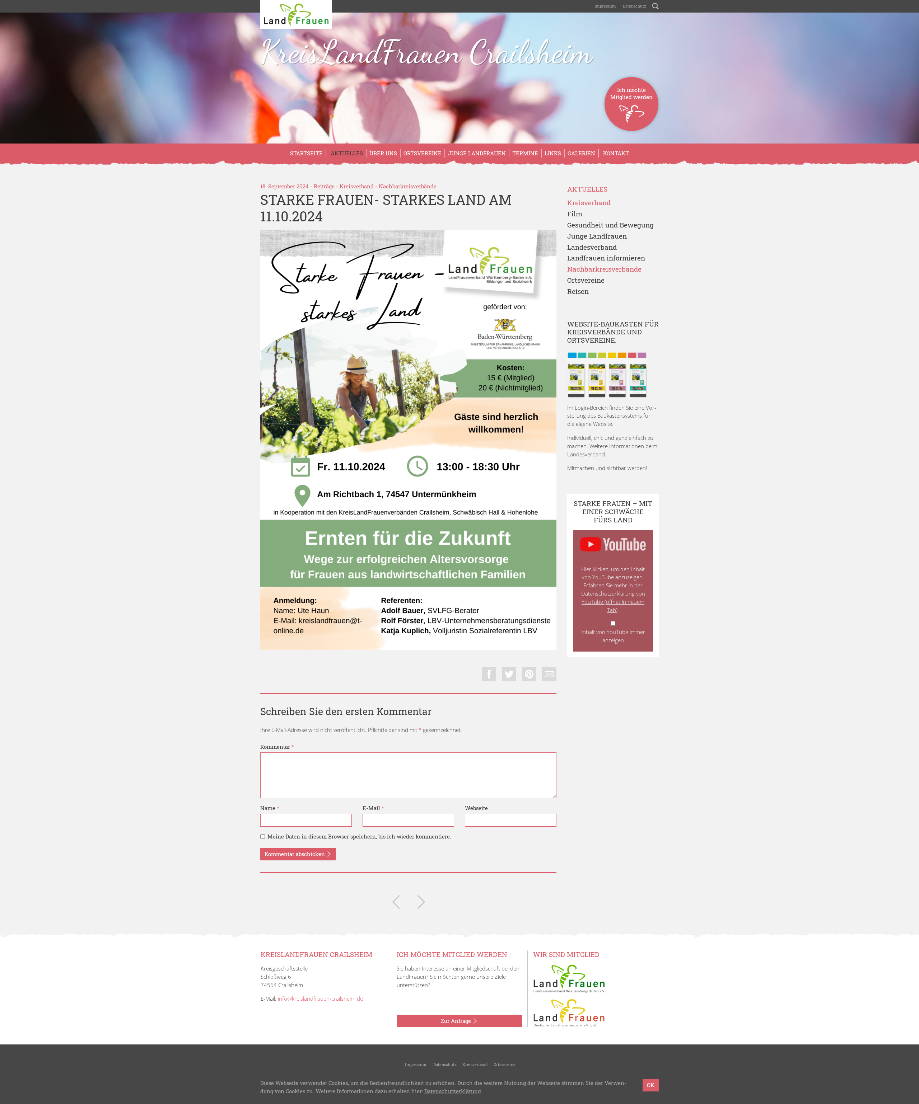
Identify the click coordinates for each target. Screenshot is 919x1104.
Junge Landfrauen (477, 153)
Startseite (306, 153)
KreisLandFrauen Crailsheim (426, 52)
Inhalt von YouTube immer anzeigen (613, 636)
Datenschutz (634, 6)
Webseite (476, 808)
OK (650, 1085)
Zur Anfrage (456, 1020)
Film (574, 214)
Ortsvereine (422, 153)
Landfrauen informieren (606, 258)
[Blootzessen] (396, 903)
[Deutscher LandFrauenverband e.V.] (569, 1012)
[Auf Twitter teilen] (509, 674)
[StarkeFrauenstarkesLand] (408, 440)
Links (553, 153)
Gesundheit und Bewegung (610, 225)
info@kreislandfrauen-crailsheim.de (320, 998)
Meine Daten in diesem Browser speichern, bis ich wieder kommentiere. (359, 836)
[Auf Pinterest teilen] (529, 674)
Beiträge (324, 186)
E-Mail (373, 808)
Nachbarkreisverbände (408, 186)
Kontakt (615, 153)
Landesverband (592, 247)
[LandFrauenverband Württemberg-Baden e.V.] (569, 978)
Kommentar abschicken (295, 854)
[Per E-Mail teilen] (549, 674)
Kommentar (277, 746)
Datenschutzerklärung (452, 1091)
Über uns (383, 153)
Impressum (604, 6)
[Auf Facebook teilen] (489, 674)
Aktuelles (346, 153)
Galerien (581, 153)
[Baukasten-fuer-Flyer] (607, 375)
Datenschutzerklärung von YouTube (613, 602)
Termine (525, 153)
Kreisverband (357, 186)
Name (269, 808)
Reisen (578, 291)
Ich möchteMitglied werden (631, 93)
